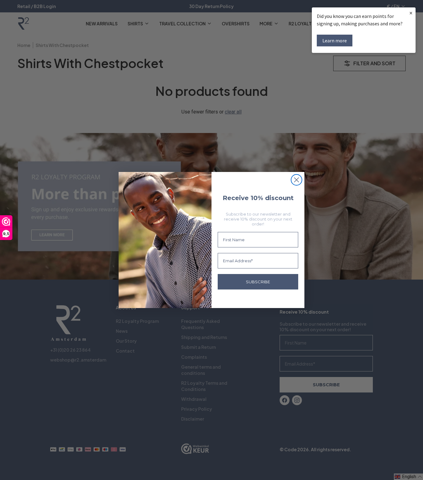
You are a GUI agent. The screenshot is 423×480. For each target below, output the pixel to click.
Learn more (334, 40)
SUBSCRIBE (258, 281)
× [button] (410, 13)
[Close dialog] (296, 179)
